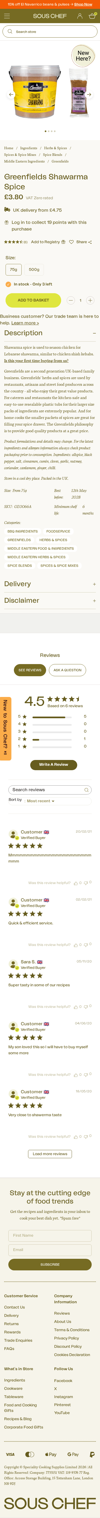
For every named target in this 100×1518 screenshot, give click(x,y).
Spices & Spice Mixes (20, 155)
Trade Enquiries (18, 1341)
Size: (11, 258)
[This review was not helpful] (86, 882)
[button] (11, 94)
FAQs (9, 1349)
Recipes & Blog (18, 1419)
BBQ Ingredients (23, 531)
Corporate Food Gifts (23, 1427)
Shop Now (83, 4)
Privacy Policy (66, 1338)
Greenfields (60, 161)
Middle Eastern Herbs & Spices (37, 557)
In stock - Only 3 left (33, 284)
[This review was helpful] (76, 883)
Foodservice (58, 531)
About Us (62, 1322)
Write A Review (53, 765)
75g (13, 270)
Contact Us (14, 1307)
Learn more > (25, 323)
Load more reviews (50, 1154)
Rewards (12, 1332)
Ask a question (67, 670)
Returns (11, 1324)
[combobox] (50, 801)
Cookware (13, 1389)
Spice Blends (52, 155)
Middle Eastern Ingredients (24, 161)
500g (34, 270)
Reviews (62, 1313)
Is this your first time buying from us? (36, 360)
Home (8, 148)
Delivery (11, 1316)
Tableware (13, 1397)
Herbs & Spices (55, 148)
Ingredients (28, 148)
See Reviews (30, 670)
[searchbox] (45, 790)
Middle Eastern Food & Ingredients (41, 548)
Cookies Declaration (72, 1355)
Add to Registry (45, 242)
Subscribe (50, 1264)
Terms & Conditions (71, 1330)
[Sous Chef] (50, 16)
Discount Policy (68, 1347)
